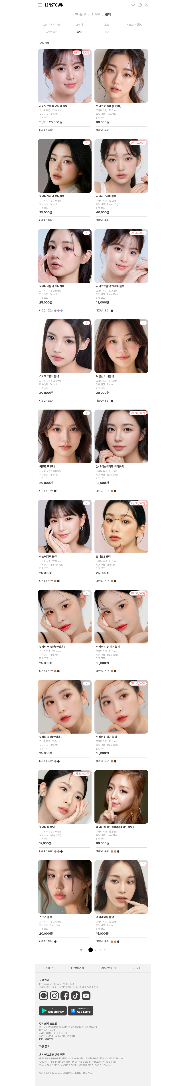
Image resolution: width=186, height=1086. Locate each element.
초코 (106, 24)
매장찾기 (136, 968)
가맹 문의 (44, 1046)
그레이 (79, 24)
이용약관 (49, 968)
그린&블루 (51, 32)
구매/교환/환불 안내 (108, 968)
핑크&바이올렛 (134, 24)
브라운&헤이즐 (51, 24)
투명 (106, 32)
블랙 (108, 14)
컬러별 (96, 14)
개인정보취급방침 (77, 968)
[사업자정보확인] (46, 1039)
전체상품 (80, 14)
